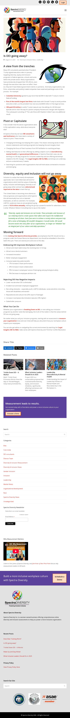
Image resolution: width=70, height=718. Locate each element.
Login (63, 3)
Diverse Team (8, 459)
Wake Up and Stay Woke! (11, 652)
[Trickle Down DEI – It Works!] (13, 364)
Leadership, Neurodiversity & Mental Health (56, 374)
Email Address (10, 517)
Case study (7, 450)
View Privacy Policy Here (11, 667)
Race (5, 493)
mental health (11, 154)
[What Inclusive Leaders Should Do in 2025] (35, 364)
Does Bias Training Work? (12, 639)
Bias (4, 446)
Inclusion (6, 476)
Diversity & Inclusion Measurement (15, 463)
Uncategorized (8, 501)
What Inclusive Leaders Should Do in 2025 (33, 373)
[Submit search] (64, 434)
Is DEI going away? (9, 643)
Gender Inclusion (9, 471)
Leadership (39, 60)
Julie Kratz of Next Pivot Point (41, 564)
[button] (66, 10)
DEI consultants (8, 454)
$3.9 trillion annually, (18, 205)
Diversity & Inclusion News (28, 60)
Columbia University (13, 96)
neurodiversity (56, 152)
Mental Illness (8, 484)
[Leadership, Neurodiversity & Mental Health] (57, 364)
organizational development (13, 489)
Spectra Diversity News (11, 497)
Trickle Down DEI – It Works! (13, 647)
